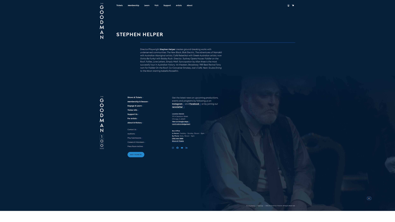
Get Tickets (136, 155)
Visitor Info (132, 110)
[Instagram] (173, 148)
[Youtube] (182, 148)
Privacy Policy (250, 205)
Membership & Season (138, 102)
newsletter (177, 107)
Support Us (133, 114)
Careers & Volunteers (136, 142)
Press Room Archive (135, 146)
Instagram (177, 104)
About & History (135, 123)
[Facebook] (177, 148)
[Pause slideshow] (369, 198)
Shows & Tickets (135, 97)
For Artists (132, 118)
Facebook (194, 104)
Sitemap (260, 205)
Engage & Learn (135, 106)
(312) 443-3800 (177, 138)
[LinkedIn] (186, 148)
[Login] (288, 5)
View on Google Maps (180, 122)
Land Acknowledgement (181, 124)
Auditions (131, 134)
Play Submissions (134, 138)
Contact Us (132, 130)
